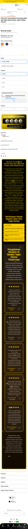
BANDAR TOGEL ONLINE (7, 66)
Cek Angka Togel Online (14, 126)
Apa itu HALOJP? (8, 225)
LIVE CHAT (24, 526)
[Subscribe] (23, 513)
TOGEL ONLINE (5, 61)
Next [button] (26, 1)
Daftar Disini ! (19, 1)
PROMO (3, 526)
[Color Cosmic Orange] (2, 44)
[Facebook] (2, 156)
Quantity (3, 105)
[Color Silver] (11, 44)
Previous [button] (1, 1)
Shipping (7, 32)
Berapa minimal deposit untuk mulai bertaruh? (12, 235)
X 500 (3, 82)
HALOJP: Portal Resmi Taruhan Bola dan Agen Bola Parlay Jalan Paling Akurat (14, 1)
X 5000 (3, 74)
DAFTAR (13, 526)
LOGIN (8, 526)
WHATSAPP (19, 526)
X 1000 (3, 78)
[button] (14, 141)
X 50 (3, 87)
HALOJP (18, 183)
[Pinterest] (6, 156)
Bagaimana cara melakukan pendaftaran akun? (14, 228)
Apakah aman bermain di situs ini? (12, 231)
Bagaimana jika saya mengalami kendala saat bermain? (14, 239)
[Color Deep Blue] (6, 44)
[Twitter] (4, 156)
